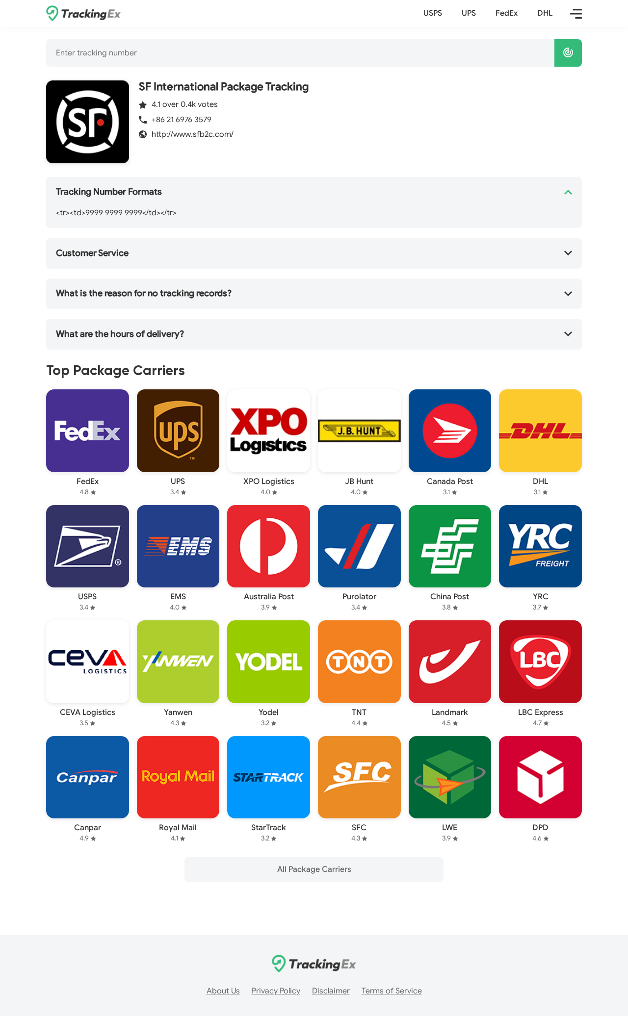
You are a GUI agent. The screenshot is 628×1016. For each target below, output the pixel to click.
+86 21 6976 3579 (181, 120)
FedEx (507, 13)
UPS (469, 13)
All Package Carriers (314, 869)
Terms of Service (392, 991)
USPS (432, 13)
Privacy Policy (276, 991)
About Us (223, 991)
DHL (544, 13)
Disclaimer (331, 991)
